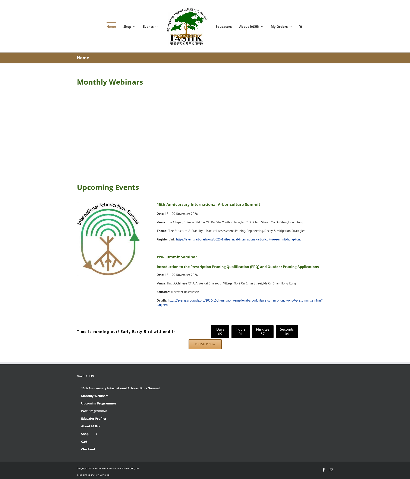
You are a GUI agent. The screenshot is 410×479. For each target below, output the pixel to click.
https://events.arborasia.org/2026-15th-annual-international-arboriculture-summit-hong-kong (239, 239)
